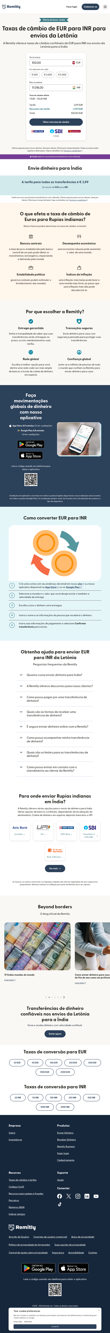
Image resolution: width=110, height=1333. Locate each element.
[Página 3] (55, 997)
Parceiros (14, 1200)
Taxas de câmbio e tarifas (22, 1180)
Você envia (34, 57)
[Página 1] (49, 997)
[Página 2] (52, 997)
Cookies (92, 1253)
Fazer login (71, 7)
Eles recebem (35, 82)
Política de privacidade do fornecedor (29, 1245)
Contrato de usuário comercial (50, 1237)
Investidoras (15, 1140)
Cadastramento (65, 1160)
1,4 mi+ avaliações (37, 433)
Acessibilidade (76, 1253)
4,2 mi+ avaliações (32, 426)
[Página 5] (60, 997)
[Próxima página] (64, 997)
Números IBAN (16, 1207)
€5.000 (62, 75)
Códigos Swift (16, 1187)
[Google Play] (30, 444)
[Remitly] (11, 7)
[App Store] (31, 455)
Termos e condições (73, 151)
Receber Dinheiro (66, 1140)
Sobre (12, 1133)
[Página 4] (57, 997)
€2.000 (48, 75)
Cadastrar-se (90, 7)
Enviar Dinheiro (65, 1133)
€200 (35, 75)
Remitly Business (66, 1146)
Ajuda (60, 1180)
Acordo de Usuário (19, 1237)
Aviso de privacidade (82, 1237)
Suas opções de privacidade (70, 1245)
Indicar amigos (17, 1214)
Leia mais (10, 980)
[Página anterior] (46, 997)
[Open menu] (105, 7)
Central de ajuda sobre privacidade (28, 1253)
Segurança (58, 1253)
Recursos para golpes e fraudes (26, 1194)
